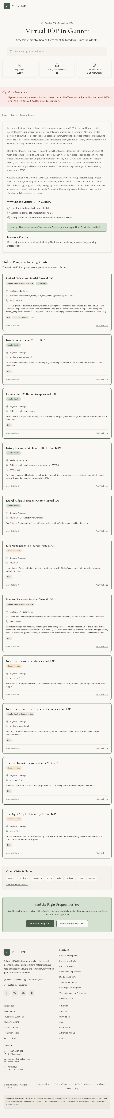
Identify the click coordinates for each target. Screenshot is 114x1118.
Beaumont (37, 878)
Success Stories (11, 1038)
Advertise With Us (67, 1032)
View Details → (12, 325)
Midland (70, 878)
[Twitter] (15, 993)
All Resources (10, 1011)
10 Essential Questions (14, 1016)
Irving (81, 878)
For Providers (65, 1027)
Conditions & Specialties (70, 971)
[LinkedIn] (23, 993)
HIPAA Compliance (83, 1084)
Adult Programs (66, 998)
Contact (62, 1022)
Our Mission (64, 1016)
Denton (91, 878)
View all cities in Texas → (17, 884)
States (14, 115)
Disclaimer (101, 1084)
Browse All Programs (68, 955)
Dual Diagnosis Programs (70, 987)
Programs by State (67, 961)
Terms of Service (62, 1084)
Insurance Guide (11, 1027)
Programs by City (67, 966)
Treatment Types (11, 1032)
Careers (62, 1038)
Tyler (59, 878)
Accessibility (72, 1088)
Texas (22, 115)
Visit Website (102, 325)
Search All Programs (40, 923)
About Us (63, 1011)
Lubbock (24, 878)
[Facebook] (7, 993)
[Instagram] (31, 993)
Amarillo (11, 878)
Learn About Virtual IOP (72, 923)
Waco (49, 878)
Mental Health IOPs (67, 977)
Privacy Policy (43, 1084)
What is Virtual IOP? (12, 1022)
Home (5, 115)
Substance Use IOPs (68, 982)
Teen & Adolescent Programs (72, 993)
